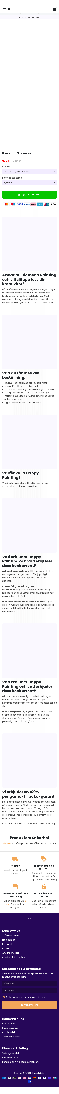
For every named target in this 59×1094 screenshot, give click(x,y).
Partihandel (8, 1032)
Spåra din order (10, 935)
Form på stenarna (12, 177)
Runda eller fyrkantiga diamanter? (20, 1061)
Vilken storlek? (10, 1057)
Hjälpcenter (8, 939)
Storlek (6, 166)
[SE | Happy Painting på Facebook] (29, 918)
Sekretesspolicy (10, 1028)
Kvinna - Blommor (32, 17)
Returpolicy (8, 944)
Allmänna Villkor (11, 1036)
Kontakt (6, 948)
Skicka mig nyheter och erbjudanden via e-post (26, 997)
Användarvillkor (10, 952)
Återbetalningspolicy (13, 957)
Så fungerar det (10, 1053)
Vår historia (8, 1023)
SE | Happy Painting (37, 1073)
